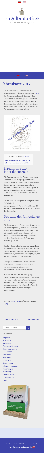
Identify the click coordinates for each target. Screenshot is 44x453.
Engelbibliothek (22, 18)
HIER (6, 304)
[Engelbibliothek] (22, 12)
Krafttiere (7, 360)
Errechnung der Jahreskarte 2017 (18, 160)
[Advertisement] (22, 49)
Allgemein (6, 338)
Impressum (19, 447)
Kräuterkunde (8, 363)
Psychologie (7, 372)
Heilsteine (7, 357)
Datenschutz (27, 447)
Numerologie (8, 369)
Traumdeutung (8, 377)
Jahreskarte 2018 (10, 319)
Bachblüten (7, 343)
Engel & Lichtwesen (10, 346)
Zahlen (5, 380)
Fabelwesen (7, 352)
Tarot (36, 93)
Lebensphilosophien (10, 366)
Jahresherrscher (34, 319)
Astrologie (7, 340)
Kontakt (12, 447)
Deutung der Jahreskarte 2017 (17, 163)
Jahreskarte (15, 301)
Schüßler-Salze (8, 374)
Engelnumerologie (10, 349)
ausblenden (25, 156)
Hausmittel (7, 355)
